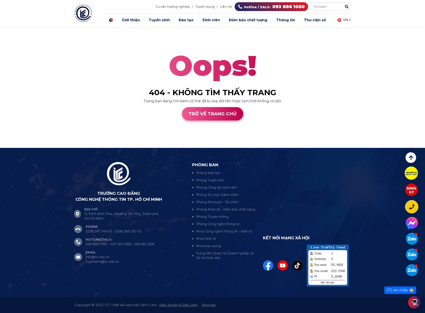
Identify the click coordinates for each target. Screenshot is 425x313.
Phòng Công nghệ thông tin (218, 224)
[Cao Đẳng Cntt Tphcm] (412, 270)
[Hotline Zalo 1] (412, 239)
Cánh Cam (39, 145)
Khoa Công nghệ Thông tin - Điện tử (224, 231)
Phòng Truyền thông (212, 217)
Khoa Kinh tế (206, 239)
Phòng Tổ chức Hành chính (217, 195)
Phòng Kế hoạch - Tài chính (217, 202)
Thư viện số (315, 20)
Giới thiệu (131, 20)
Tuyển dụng (204, 7)
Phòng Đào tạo (208, 173)
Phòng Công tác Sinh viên (216, 187)
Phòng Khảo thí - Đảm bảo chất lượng (225, 209)
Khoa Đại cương (208, 246)
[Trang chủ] (111, 20)
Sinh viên (211, 20)
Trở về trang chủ (213, 113)
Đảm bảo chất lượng (248, 20)
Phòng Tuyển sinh (210, 180)
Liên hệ (226, 7)
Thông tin (285, 20)
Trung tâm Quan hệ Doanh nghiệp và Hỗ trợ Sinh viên (224, 255)
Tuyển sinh (159, 20)
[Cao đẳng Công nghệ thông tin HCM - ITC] (412, 254)
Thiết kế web (11, 145)
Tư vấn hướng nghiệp (172, 7)
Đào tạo (186, 20)
